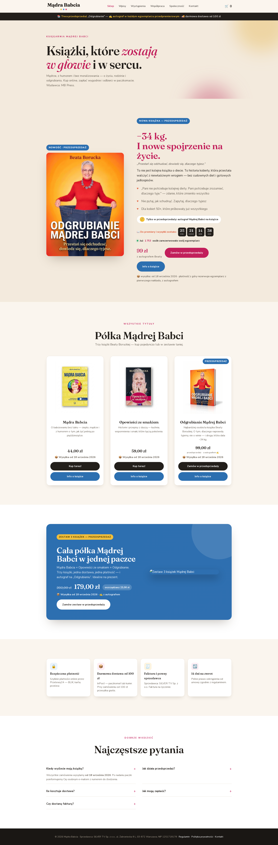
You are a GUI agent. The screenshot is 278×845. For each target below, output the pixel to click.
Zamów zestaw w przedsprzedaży (83, 604)
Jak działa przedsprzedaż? (158, 768)
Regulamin (184, 836)
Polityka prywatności (202, 836)
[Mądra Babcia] (63, 6)
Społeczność (176, 6)
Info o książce (150, 266)
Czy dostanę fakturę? (60, 804)
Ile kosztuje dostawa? (60, 791)
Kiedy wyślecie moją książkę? (65, 768)
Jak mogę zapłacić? (154, 791)
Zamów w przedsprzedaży (186, 253)
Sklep (110, 6)
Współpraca (157, 6)
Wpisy (122, 6)
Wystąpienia (138, 6)
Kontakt (193, 6)
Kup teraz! (75, 466)
